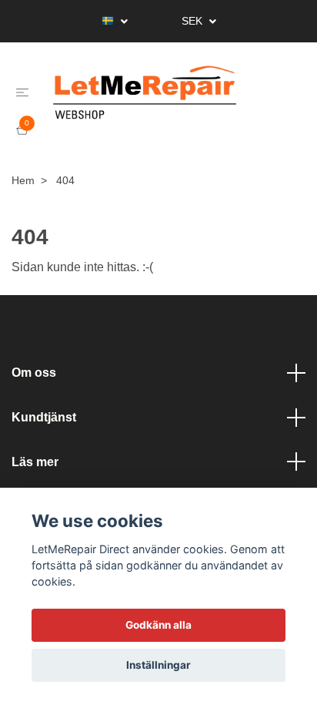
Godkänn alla (158, 625)
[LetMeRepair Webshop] (173, 101)
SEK (193, 21)
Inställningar (158, 665)
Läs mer (35, 478)
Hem (23, 198)
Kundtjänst (44, 434)
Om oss (34, 390)
